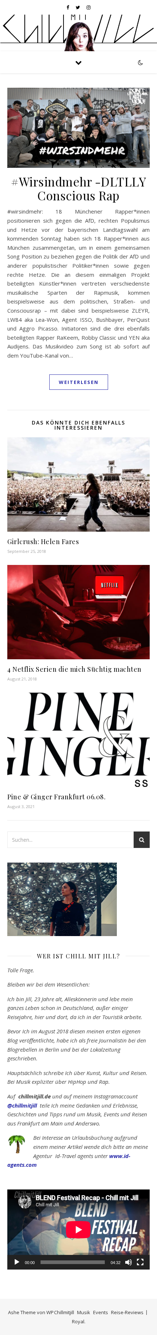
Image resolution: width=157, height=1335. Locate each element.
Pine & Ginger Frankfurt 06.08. (56, 796)
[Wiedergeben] (16, 1262)
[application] (78, 1229)
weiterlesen (79, 382)
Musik (83, 1312)
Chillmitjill (64, 1312)
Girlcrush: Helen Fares (43, 541)
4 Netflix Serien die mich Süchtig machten (74, 669)
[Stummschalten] (128, 1262)
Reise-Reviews (127, 1312)
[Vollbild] (140, 1262)
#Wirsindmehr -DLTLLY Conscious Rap (78, 188)
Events (100, 1312)
